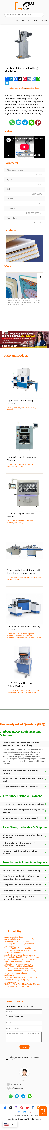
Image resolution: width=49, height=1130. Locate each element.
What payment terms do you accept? (20, 818)
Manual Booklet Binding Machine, (18, 948)
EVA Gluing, (9, 966)
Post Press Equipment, (13, 953)
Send (24, 1046)
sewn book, (25, 941)
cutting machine (32, 88)
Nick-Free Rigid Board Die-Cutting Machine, (22, 984)
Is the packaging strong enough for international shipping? (20, 844)
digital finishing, (10, 959)
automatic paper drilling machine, (17, 964)
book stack (25, 408)
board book (19, 466)
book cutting (18, 523)
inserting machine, (11, 980)
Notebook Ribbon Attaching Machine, (19, 955)
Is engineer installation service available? (22, 884)
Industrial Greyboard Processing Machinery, (21, 957)
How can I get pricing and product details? (23, 804)
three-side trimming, (28, 986)
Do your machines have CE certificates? (22, 786)
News (35, 20)
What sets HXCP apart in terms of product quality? (23, 779)
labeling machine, (11, 941)
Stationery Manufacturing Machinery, (19, 944)
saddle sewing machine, (13, 937)
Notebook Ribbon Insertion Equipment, (20, 971)
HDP (9, 521)
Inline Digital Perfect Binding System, (19, 968)
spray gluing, (21, 973)
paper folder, (32, 939)
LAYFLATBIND (16, 1115)
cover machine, (10, 982)
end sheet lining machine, (14, 939)
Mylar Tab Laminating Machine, (17, 962)
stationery (18, 579)
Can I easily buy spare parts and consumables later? (18, 897)
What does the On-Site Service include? (22, 890)
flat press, (25, 980)
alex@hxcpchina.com (16, 1088)
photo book (22, 464)
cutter (11, 88)
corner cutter (20, 88)
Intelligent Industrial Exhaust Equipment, (20, 950)
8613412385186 (16, 1084)
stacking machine (14, 408)
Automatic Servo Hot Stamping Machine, (20, 977)
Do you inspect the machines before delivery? (20, 852)
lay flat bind (12, 464)
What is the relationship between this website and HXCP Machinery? (21, 744)
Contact (44, 20)
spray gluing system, (28, 959)
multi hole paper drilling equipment (23, 691)
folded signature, (11, 986)
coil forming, (9, 946)
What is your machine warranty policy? (22, 870)
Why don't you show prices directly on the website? (23, 811)
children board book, (25, 966)
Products (25, 20)
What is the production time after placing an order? (23, 836)
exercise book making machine (18, 577)
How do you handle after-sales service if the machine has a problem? (22, 877)
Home (16, 20)
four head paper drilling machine (19, 690)
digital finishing (18, 521)
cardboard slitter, (10, 975)
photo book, (9, 973)
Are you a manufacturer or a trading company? (21, 771)
